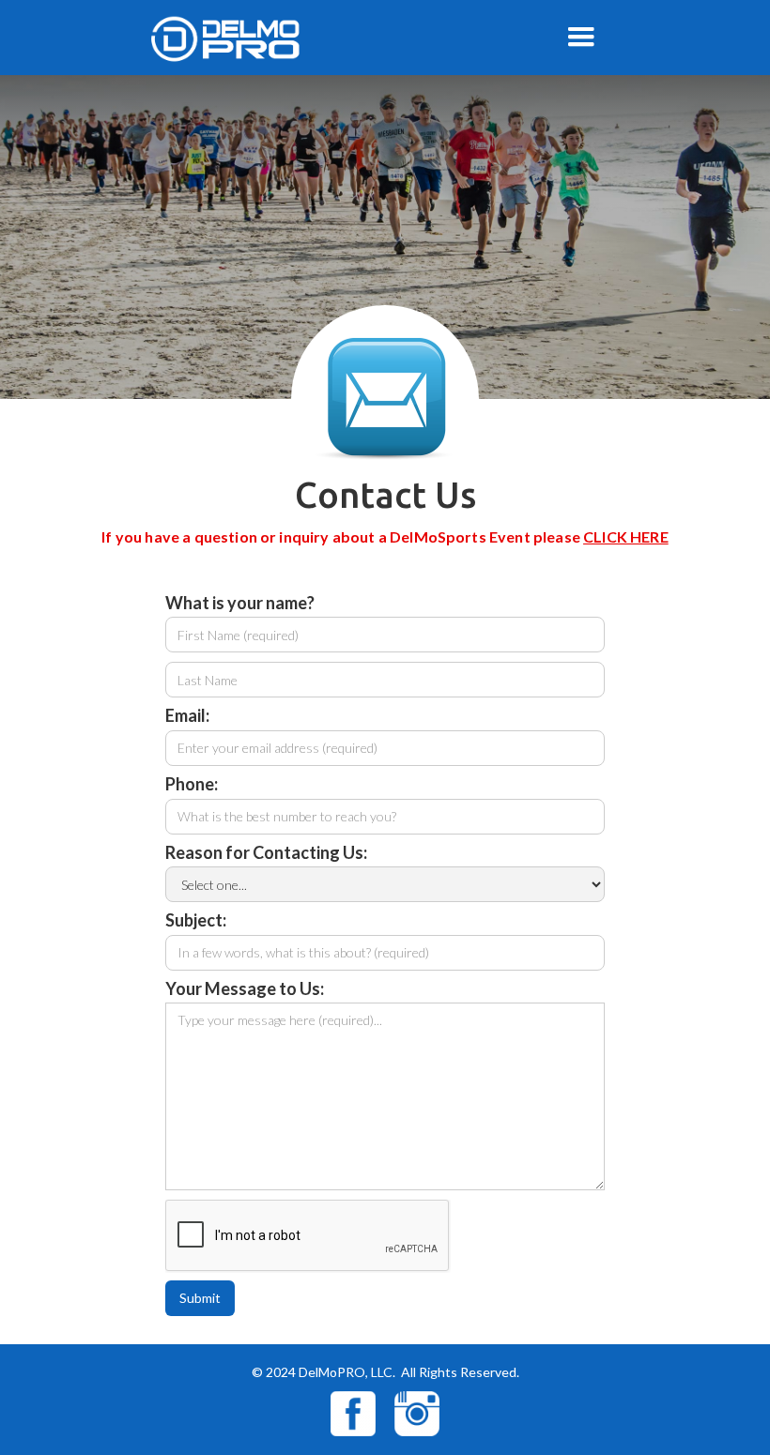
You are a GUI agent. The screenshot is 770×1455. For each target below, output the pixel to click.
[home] (241, 38)
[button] (581, 37)
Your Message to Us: (244, 989)
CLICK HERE (626, 536)
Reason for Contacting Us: (266, 853)
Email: (187, 716)
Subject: (195, 920)
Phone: (191, 784)
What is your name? (240, 603)
